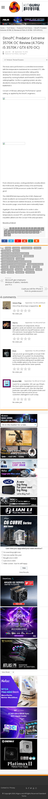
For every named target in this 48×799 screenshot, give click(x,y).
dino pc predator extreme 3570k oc (15, 253)
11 (39, 229)
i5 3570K (36, 267)
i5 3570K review (7, 270)
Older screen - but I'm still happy (15, 563)
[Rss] (26, 788)
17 (20, 232)
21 (34, 232)
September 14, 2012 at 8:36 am (35, 303)
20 (30, 232)
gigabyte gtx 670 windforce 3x (13, 264)
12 (42, 229)
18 (23, 232)
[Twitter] (31, 788)
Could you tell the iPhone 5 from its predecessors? (32, 289)
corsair (16, 248)
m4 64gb (19, 270)
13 (5, 232)
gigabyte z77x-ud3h (35, 264)
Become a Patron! (9, 223)
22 (38, 232)
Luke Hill (7, 52)
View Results (24, 572)
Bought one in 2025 (10, 558)
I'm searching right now (12, 552)
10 (35, 229)
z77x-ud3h (30, 272)
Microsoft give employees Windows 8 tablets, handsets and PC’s (16, 281)
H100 (28, 267)
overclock (29, 270)
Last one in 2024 (9, 561)
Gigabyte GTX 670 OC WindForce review (16, 262)
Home (2, 28)
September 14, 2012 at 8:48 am (35, 351)
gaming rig (29, 256)
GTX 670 (5, 267)
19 (27, 232)
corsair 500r (27, 248)
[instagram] (36, 788)
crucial (37, 248)
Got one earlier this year (12, 555)
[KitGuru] (24, 6)
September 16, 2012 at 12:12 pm (34, 381)
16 (16, 232)
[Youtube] (33, 788)
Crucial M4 (6, 251)
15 (13, 232)
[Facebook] (28, 788)
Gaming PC (23, 54)
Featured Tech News (24, 28)
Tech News (11, 28)
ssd (3, 272)
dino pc (16, 251)
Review (39, 270)
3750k (8, 248)
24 (5, 234)
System (10, 272)
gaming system (8, 259)
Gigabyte (20, 259)
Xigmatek (20, 272)
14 (9, 232)
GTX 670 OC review (17, 267)
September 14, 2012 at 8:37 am (35, 322)
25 (9, 234)
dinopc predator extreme (11, 256)
